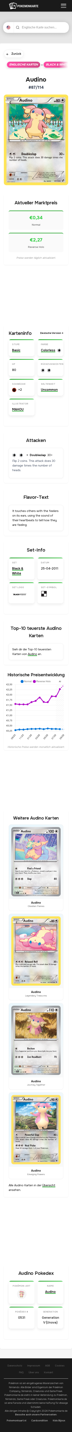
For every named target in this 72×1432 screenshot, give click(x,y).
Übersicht (48, 1185)
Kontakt (48, 1372)
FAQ (21, 1372)
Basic (16, 350)
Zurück (13, 54)
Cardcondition (39, 1420)
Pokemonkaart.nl (16, 1420)
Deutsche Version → (51, 333)
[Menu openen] (63, 6)
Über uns (34, 1372)
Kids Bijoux (59, 1420)
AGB (47, 1365)
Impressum (33, 1365)
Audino (32, 654)
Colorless (48, 350)
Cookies (60, 1365)
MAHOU (18, 409)
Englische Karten (23, 65)
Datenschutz (14, 1365)
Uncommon (49, 390)
